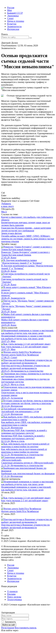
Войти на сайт (8, 625)
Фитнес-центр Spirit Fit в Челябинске (20, 511)
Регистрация (7, 627)
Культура (11, 23)
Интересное (13, 29)
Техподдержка (14, 599)
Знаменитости (14, 26)
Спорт (10, 18)
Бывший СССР (15, 13)
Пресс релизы (14, 597)
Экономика (13, 15)
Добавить (7, 205)
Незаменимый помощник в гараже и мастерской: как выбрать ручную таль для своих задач (26, 488)
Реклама (11, 594)
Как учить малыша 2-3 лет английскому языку (24, 500)
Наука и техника (15, 21)
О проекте (12, 591)
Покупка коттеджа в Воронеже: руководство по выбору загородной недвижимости (25, 526)
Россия (10, 7)
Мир (9, 10)
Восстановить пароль (25, 627)
